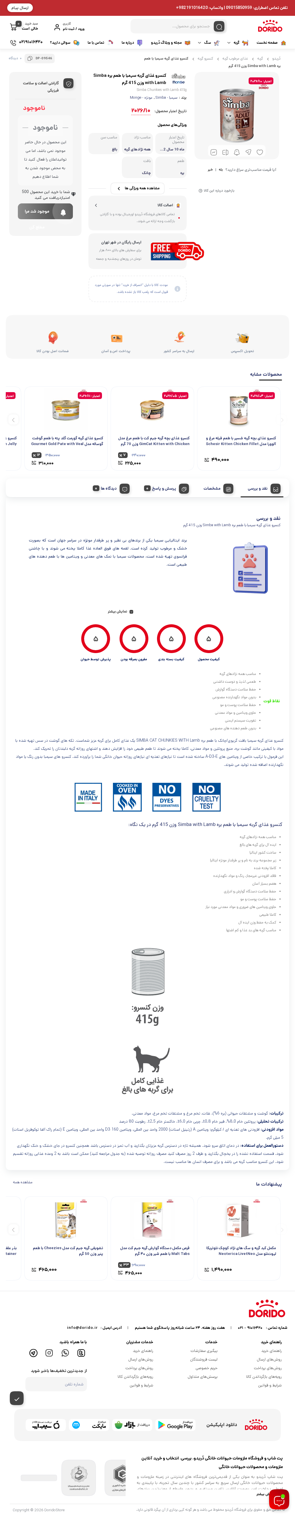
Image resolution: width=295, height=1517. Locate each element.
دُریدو (276, 58)
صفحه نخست (267, 42)
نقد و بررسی (258, 488)
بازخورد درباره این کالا (219, 190)
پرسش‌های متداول (203, 1376)
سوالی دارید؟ (60, 42)
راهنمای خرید (271, 1351)
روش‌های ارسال (269, 1359)
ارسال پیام (20, 8)
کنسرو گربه (205, 58)
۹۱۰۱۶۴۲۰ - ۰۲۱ (250, 1328)
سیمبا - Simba (166, 97)
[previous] (281, 419)
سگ (207, 42)
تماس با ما (96, 42)
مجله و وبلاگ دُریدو (166, 42)
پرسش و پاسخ (164, 488)
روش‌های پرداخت (268, 1368)
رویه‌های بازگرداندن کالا (264, 1376)
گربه (236, 42)
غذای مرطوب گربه (235, 58)
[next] (13, 419)
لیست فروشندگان (204, 1359)
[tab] (262, 487)
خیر (210, 170)
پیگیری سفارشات (204, 1351)
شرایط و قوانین (270, 1385)
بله (221, 170)
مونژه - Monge (141, 97)
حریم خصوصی (207, 1368)
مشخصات (211, 488)
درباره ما (128, 42)
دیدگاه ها (109, 488)
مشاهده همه (23, 1182)
